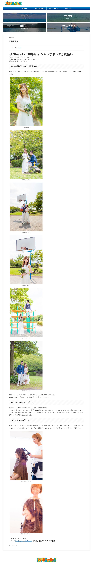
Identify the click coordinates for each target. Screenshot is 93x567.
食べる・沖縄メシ (53, 8)
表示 (19, 47)
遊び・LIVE (68, 8)
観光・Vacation (39, 8)
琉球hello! (24, 8)
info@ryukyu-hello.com (23, 541)
